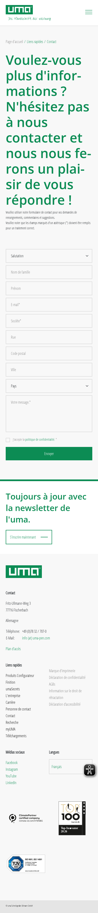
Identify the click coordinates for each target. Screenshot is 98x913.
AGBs (52, 684)
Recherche (12, 722)
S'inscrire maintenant (23, 537)
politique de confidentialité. (40, 439)
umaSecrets (13, 689)
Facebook (12, 762)
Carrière (10, 702)
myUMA (10, 729)
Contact (51, 41)
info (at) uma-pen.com (36, 638)
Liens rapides (35, 41)
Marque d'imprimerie (62, 670)
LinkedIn (11, 782)
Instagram (12, 769)
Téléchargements (16, 735)
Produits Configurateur (20, 675)
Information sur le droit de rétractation (65, 694)
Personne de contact (18, 709)
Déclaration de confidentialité (67, 677)
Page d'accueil (14, 41)
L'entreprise (13, 695)
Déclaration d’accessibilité (64, 704)
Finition (10, 682)
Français (57, 766)
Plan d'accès (13, 648)
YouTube (11, 776)
